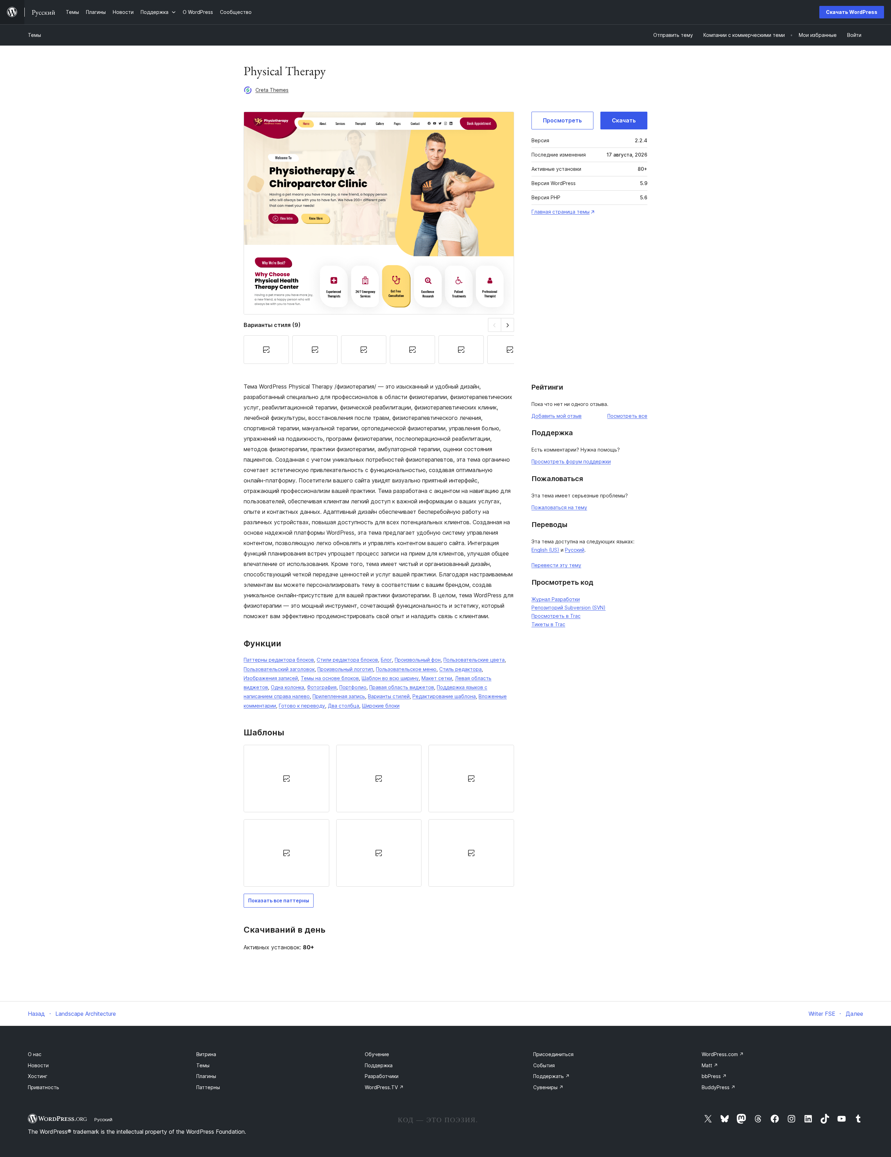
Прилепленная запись (339, 696)
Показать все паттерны (278, 900)
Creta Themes (272, 90)
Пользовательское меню (406, 669)
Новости (38, 1065)
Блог (386, 660)
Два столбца (343, 706)
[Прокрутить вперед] (507, 325)
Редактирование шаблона (444, 696)
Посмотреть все (627, 416)
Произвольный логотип (345, 669)
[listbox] (379, 816)
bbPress (714, 1076)
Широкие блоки (381, 706)
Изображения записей (271, 678)
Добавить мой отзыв (556, 416)
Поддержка (379, 1065)
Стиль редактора (460, 669)
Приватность (43, 1087)
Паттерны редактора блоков (279, 660)
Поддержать (551, 1076)
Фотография (322, 687)
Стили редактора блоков (347, 660)
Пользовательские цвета (474, 660)
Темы (34, 35)
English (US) (545, 550)
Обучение (377, 1054)
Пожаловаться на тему (559, 507)
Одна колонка (287, 687)
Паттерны (208, 1087)
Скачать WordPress (851, 12)
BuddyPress (718, 1087)
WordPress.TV (384, 1087)
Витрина (206, 1054)
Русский (574, 550)
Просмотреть (562, 120)
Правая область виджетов (401, 687)
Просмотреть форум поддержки (571, 461)
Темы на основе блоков (330, 678)
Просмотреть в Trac (556, 616)
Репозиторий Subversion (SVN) (568, 608)
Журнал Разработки (555, 599)
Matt (710, 1065)
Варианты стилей (389, 696)
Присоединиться (553, 1054)
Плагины (206, 1076)
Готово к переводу (302, 706)
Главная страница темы (560, 212)
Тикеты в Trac (548, 624)
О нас (34, 1054)
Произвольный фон (418, 660)
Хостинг (37, 1076)
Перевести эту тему (556, 565)
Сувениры (548, 1087)
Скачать (624, 120)
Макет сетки (436, 678)
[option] (286, 778)
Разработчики (382, 1076)
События (544, 1065)
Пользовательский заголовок (279, 669)
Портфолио (352, 687)
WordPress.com (723, 1054)
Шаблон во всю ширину (390, 678)
